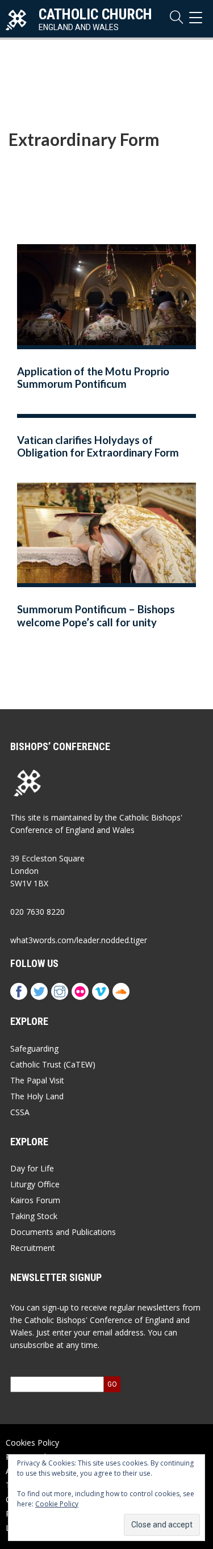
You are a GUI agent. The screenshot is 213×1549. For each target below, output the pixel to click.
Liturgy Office (35, 1184)
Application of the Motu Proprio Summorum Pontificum (93, 378)
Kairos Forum (35, 1200)
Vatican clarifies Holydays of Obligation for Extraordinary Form (98, 446)
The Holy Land (37, 1096)
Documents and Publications (63, 1231)
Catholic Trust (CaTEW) (52, 1064)
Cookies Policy (32, 1442)
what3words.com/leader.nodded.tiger (78, 940)
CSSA (20, 1112)
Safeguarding (34, 1048)
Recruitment (32, 1247)
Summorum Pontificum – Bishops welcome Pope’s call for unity (96, 616)
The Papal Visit (37, 1080)
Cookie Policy (56, 1504)
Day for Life (32, 1168)
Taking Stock (33, 1216)
